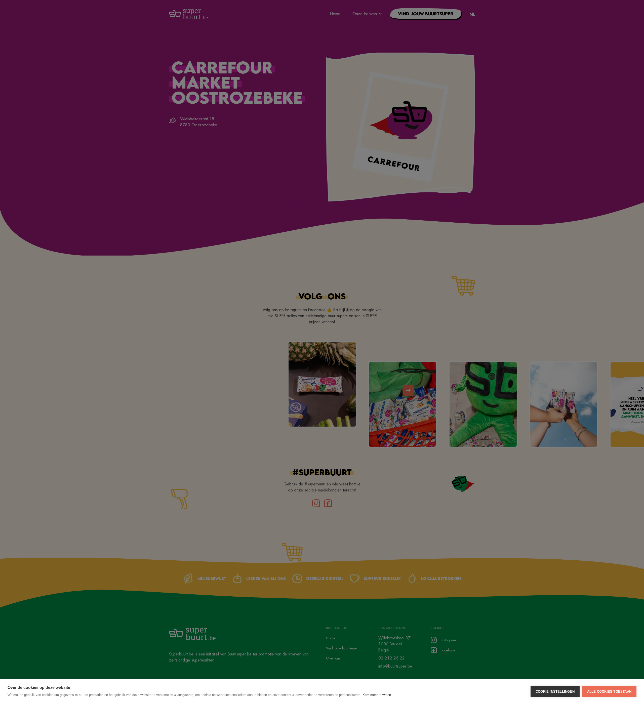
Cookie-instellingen (555, 691)
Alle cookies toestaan (609, 691)
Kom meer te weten (377, 695)
